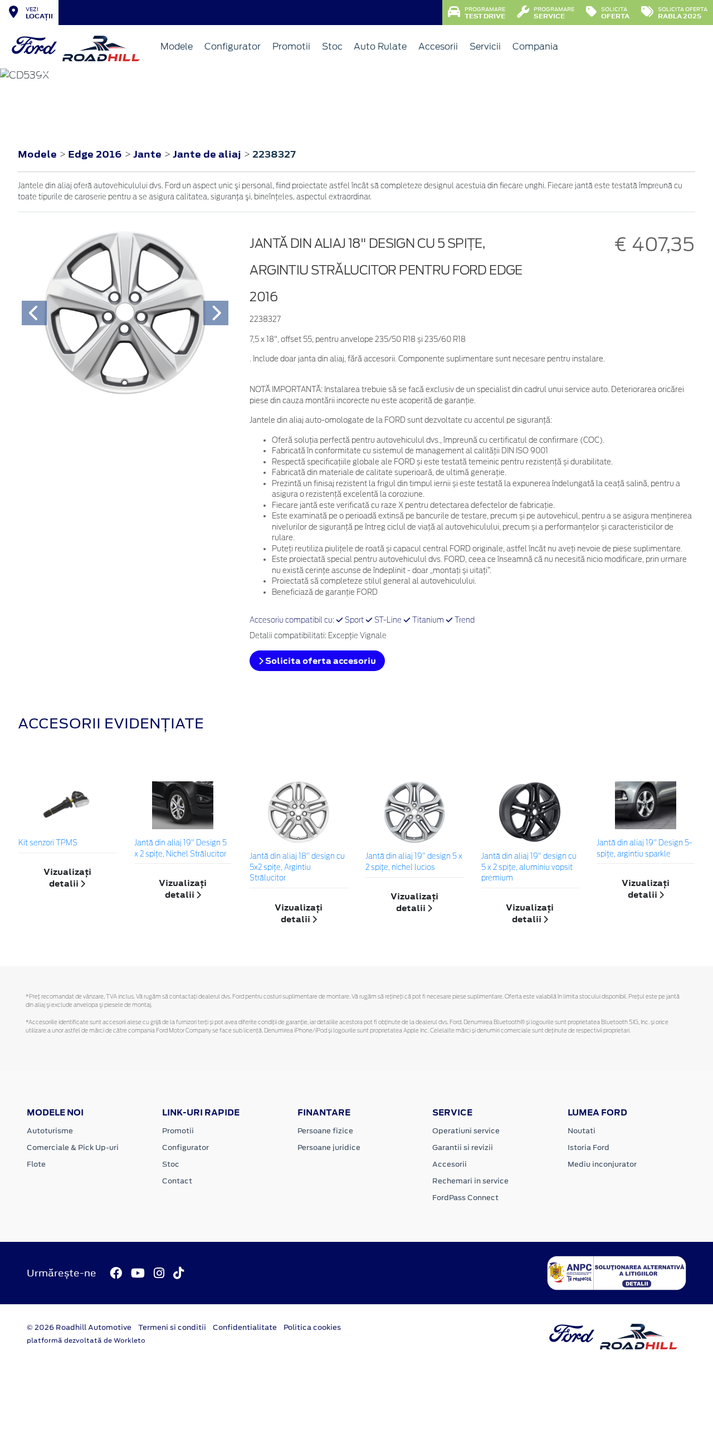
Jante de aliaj (208, 154)
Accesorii (438, 46)
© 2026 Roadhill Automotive (79, 1327)
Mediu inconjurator (602, 1164)
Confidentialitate (245, 1327)
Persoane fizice (325, 1130)
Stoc (332, 46)
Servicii (485, 46)
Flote (36, 1164)
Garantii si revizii (462, 1147)
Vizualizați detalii (67, 877)
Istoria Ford (588, 1147)
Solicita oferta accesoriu (319, 661)
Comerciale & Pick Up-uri (73, 1147)
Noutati (581, 1130)
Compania (535, 46)
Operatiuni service (466, 1130)
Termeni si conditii (172, 1327)
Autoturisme (50, 1130)
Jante (148, 154)
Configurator (232, 46)
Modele (176, 46)
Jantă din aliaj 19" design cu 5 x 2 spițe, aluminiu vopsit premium (529, 867)
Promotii (291, 46)
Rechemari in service (470, 1181)
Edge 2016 (95, 154)
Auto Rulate (380, 46)
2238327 (274, 154)
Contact (177, 1181)
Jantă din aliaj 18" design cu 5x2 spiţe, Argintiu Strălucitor (297, 867)
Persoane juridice (328, 1147)
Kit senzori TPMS (47, 843)
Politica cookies (312, 1327)
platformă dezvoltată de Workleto (86, 1340)
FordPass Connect (465, 1197)
